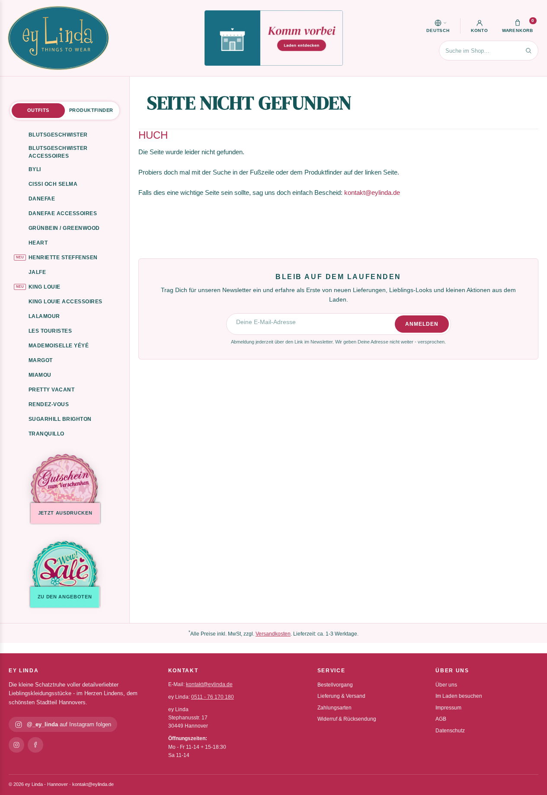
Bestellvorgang (335, 685)
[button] (438, 26)
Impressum (448, 708)
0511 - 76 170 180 (212, 697)
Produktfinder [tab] (91, 110)
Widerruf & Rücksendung (346, 719)
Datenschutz (450, 731)
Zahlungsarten (334, 708)
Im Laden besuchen (458, 696)
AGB (440, 719)
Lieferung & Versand (341, 696)
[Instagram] (16, 745)
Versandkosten (273, 634)
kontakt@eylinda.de (372, 192)
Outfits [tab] (38, 110)
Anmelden (421, 324)
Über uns (446, 685)
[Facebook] (35, 745)
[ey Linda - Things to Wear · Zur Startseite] (58, 38)
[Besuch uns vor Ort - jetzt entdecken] (274, 38)
